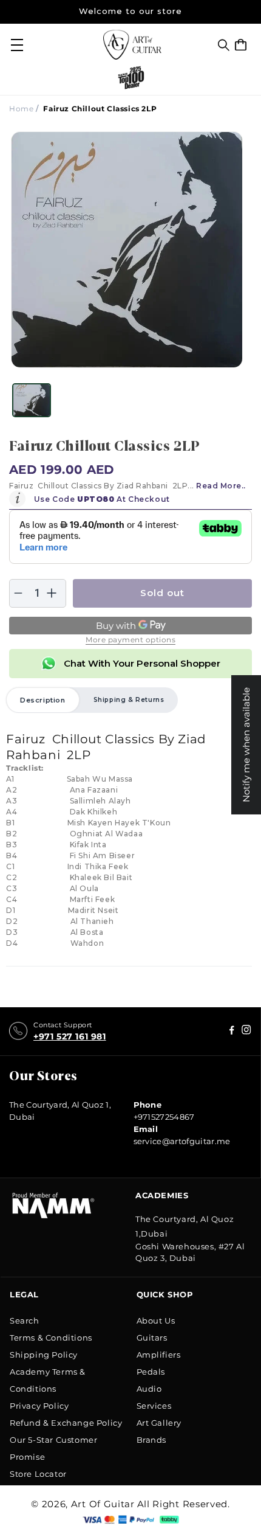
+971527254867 (164, 1117)
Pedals (151, 1371)
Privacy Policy (39, 1406)
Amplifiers (159, 1354)
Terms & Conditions (51, 1337)
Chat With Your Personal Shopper (142, 663)
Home (21, 108)
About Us (156, 1320)
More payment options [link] (130, 639)
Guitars (152, 1337)
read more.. (221, 485)
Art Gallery (159, 1423)
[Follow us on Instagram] (231, 1031)
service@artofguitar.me (182, 1141)
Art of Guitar (103, 1504)
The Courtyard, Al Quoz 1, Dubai (60, 1111)
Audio (149, 1388)
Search (24, 1320)
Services (154, 1406)
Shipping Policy (44, 1354)
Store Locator (38, 1474)
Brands (152, 1440)
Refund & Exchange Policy (66, 1423)
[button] (223, 45)
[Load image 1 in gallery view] (31, 400)
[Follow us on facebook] (246, 1031)
